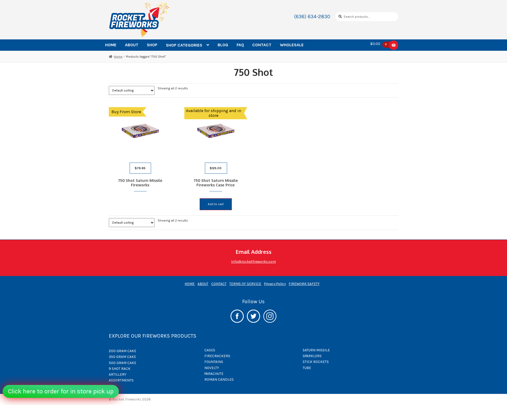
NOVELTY (211, 368)
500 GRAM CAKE (122, 363)
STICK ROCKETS (316, 362)
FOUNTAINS (213, 362)
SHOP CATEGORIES (184, 45)
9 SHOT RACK (119, 368)
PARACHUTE (213, 373)
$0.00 (378, 44)
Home (118, 56)
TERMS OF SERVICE (245, 284)
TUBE (307, 368)
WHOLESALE (292, 44)
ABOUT (131, 44)
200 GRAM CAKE (122, 351)
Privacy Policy (275, 284)
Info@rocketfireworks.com (253, 261)
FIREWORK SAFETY (304, 284)
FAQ (240, 44)
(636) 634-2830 (312, 16)
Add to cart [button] (216, 204)
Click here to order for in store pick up (61, 391)
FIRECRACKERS (217, 356)
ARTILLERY (117, 374)
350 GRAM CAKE (122, 357)
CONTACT (261, 44)
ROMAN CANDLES (219, 379)
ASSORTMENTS (121, 380)
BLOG (223, 44)
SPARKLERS (312, 356)
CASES (209, 350)
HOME (110, 44)
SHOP (152, 44)
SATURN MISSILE (316, 350)
